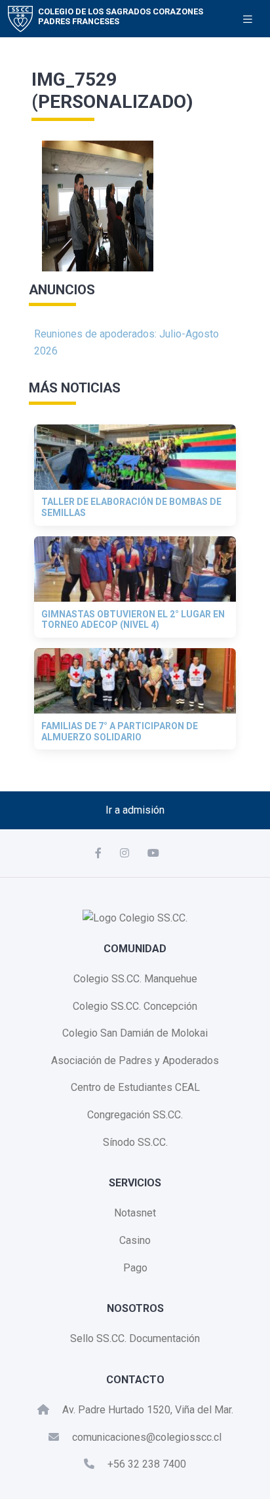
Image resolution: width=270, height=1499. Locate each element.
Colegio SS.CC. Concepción (135, 1006)
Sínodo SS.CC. (135, 1142)
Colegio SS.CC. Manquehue (135, 979)
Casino (135, 1240)
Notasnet (135, 1213)
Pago (135, 1268)
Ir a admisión (135, 810)
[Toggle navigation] (247, 19)
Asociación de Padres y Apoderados (135, 1060)
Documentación (164, 1338)
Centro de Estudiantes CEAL (135, 1087)
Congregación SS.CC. (135, 1115)
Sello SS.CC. (98, 1338)
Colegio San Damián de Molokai (135, 1033)
